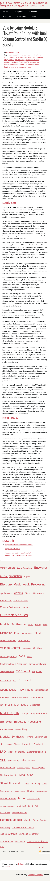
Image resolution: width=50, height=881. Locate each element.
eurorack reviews (32, 60)
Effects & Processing (27, 721)
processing (13, 760)
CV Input (25, 713)
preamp (33, 62)
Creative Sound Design (23, 827)
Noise (17, 744)
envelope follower (37, 664)
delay (23, 760)
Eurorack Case (20, 600)
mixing (38, 624)
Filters (17, 633)
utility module (9, 60)
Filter (37, 806)
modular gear (5, 813)
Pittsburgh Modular (7, 806)
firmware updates (23, 768)
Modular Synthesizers (10, 607)
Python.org (13, 851)
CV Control (23, 671)
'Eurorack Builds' (37, 841)
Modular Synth (9, 713)
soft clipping (22, 57)
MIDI (45, 624)
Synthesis (31, 760)
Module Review (19, 812)
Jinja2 (23, 851)
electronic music (25, 67)
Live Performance (19, 697)
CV (14, 680)
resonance (20, 841)
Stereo (28, 593)
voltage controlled (7, 672)
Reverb (29, 737)
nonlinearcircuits (8, 640)
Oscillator (37, 648)
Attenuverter (24, 640)
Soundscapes (41, 690)
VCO (3, 760)
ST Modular (5, 680)
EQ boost (13, 57)
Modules (39, 633)
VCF (30, 624)
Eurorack (25, 680)
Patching (4, 697)
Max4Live (7, 17)
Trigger (27, 576)
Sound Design (9, 689)
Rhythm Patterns (39, 713)
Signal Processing (11, 783)
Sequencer (37, 671)
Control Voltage (7, 568)
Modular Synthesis (12, 736)
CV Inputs (26, 689)
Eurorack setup (19, 791)
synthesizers (6, 593)
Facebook (21, 17)
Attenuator (27, 744)
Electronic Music (10, 584)
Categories (18, 12)
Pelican (3, 851)
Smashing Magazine (35, 875)
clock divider (6, 722)
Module (27, 820)
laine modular (14, 55)
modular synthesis (11, 62)
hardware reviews (11, 67)
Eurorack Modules (14, 615)
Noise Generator (8, 798)
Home (5, 12)
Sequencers (6, 791)
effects (18, 593)
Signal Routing (40, 820)
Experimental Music (36, 752)
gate (27, 783)
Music (34, 17)
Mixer (21, 798)
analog (35, 783)
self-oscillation (41, 791)
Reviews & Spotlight (13, 52)
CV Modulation (37, 697)
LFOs (44, 783)
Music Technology (16, 752)
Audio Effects (6, 729)
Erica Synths (38, 767)
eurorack (27, 55)
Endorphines (41, 737)
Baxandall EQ (24, 62)
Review (30, 791)
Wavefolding (21, 729)
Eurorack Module (11, 819)
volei (21, 55)
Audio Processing (34, 584)
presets (26, 607)
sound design (20, 60)
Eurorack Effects (33, 799)
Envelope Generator (28, 834)
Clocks (29, 657)
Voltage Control (10, 647)
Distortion (6, 632)
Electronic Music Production (13, 664)
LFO (3, 751)
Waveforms (27, 633)
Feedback (38, 744)
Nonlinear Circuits (8, 775)
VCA (22, 656)
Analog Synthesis (8, 834)
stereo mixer (6, 744)
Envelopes (41, 567)
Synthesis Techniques (14, 704)
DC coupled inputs (32, 65)
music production (11, 576)
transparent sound (17, 65)
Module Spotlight (25, 806)
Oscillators (35, 705)
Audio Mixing (5, 828)
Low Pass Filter (7, 767)
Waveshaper (26, 648)
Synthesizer (6, 600)
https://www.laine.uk (12, 549)
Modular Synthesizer (13, 624)
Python (7, 866)
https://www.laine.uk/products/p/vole (19, 545)
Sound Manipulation (24, 568)
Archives (33, 12)
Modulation (26, 775)
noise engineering (8, 656)
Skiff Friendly (6, 841)
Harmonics (38, 593)
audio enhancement (35, 57)
